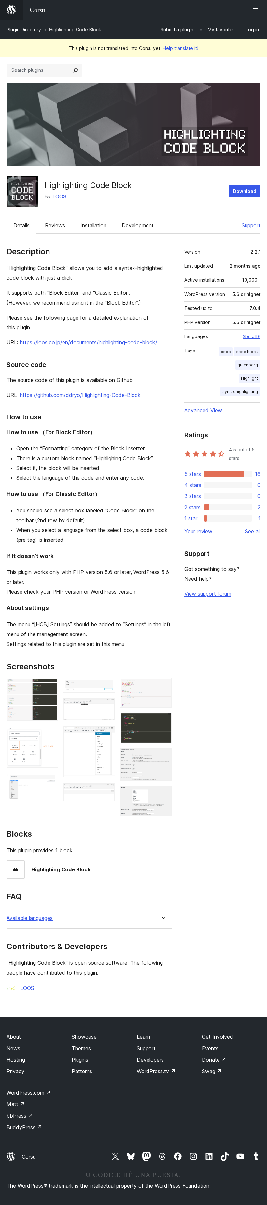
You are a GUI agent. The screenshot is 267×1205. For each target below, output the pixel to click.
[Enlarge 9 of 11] (163, 721)
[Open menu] (256, 10)
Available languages (30, 918)
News (13, 1048)
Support (251, 225)
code (226, 351)
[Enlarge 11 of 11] (163, 794)
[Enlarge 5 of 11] (106, 706)
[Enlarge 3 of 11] (49, 781)
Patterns (82, 1071)
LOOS (59, 196)
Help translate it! (180, 48)
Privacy (15, 1071)
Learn (143, 1036)
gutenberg (247, 364)
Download (244, 191)
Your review (198, 531)
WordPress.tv (156, 1071)
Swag (212, 1071)
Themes (81, 1048)
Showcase (84, 1036)
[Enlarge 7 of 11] (106, 791)
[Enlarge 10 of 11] (163, 757)
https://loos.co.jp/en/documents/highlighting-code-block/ (88, 342)
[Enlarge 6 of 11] (106, 734)
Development (138, 225)
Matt (16, 1104)
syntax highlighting (240, 391)
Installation (93, 225)
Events (210, 1048)
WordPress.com (29, 1092)
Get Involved (217, 1036)
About (14, 1036)
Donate (214, 1059)
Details (21, 225)
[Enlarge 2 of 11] (49, 734)
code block (247, 351)
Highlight (249, 378)
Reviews (55, 225)
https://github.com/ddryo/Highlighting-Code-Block (80, 395)
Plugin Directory (24, 29)
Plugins (80, 1059)
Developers (150, 1059)
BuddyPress (24, 1127)
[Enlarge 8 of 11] (163, 686)
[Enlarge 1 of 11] (49, 686)
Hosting (16, 1059)
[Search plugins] (75, 70)
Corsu (28, 1156)
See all (252, 531)
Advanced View (203, 410)
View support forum (207, 593)
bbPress (20, 1115)
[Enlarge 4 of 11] (106, 686)
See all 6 (251, 336)
